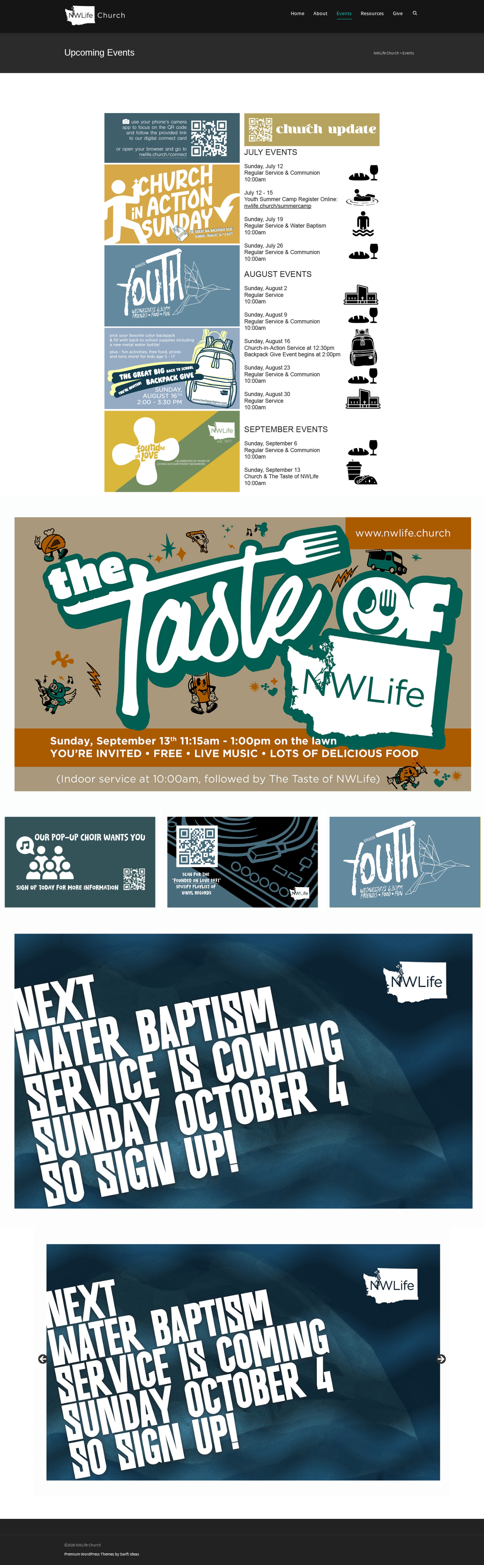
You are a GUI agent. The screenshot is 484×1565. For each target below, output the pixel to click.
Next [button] (440, 1359)
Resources (372, 13)
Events (344, 13)
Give (398, 13)
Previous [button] (43, 1359)
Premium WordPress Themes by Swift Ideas (101, 1554)
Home (297, 13)
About (320, 13)
